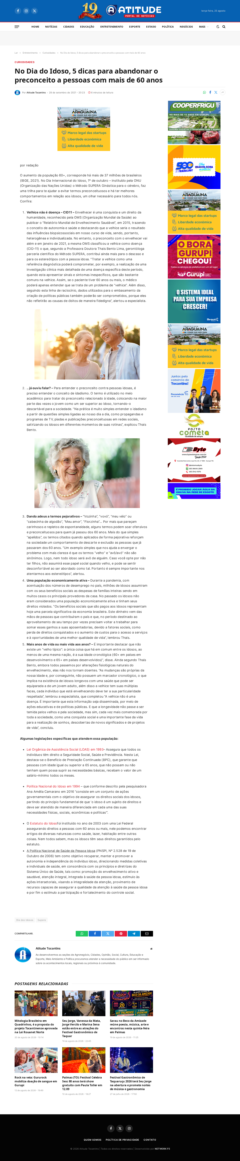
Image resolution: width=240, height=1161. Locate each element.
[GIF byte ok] (194, 481)
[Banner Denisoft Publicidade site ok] (194, 322)
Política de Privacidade (122, 1139)
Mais (202, 26)
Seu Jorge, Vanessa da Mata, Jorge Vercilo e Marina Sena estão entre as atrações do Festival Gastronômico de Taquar (81, 1028)
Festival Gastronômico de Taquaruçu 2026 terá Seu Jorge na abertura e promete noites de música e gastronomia (130, 1083)
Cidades (68, 26)
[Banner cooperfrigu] (194, 143)
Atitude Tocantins (36, 92)
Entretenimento (111, 26)
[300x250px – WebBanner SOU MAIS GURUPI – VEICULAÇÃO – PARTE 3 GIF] (194, 277)
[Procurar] (223, 27)
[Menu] (17, 27)
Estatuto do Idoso (43, 823)
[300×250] (194, 188)
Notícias (51, 26)
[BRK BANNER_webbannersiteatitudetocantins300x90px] (194, 497)
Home (35, 26)
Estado (151, 26)
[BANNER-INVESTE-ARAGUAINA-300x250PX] (83, 150)
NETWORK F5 (162, 1148)
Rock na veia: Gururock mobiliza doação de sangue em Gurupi (36, 1081)
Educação (87, 26)
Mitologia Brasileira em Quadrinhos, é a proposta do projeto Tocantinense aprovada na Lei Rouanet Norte (36, 1026)
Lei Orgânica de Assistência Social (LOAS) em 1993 (65, 749)
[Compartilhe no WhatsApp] (204, 92)
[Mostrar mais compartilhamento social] (222, 92)
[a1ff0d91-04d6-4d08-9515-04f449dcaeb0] (194, 411)
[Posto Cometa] (194, 436)
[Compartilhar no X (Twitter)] (215, 92)
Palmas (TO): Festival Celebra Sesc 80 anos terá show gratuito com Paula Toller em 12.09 (82, 1083)
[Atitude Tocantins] (120, 11)
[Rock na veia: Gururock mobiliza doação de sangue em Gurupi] (36, 1060)
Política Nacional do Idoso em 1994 (53, 786)
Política (168, 26)
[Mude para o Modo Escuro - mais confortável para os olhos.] (218, 26)
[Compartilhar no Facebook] (210, 92)
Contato (150, 1139)
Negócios (186, 26)
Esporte (134, 26)
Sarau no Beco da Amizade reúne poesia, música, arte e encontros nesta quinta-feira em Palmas (130, 1026)
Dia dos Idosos (24, 920)
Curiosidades (24, 62)
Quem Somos (92, 1139)
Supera (42, 920)
